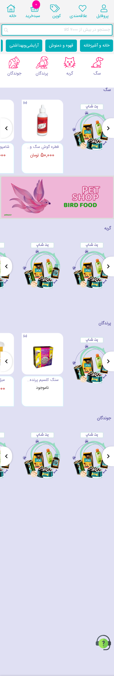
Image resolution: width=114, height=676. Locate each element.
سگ (107, 90)
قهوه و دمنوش (61, 45)
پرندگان (104, 323)
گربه (107, 228)
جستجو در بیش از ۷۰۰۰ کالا (87, 29)
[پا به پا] (92, 135)
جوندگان (104, 418)
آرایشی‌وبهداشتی (24, 45)
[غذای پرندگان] (57, 197)
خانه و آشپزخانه (96, 45)
